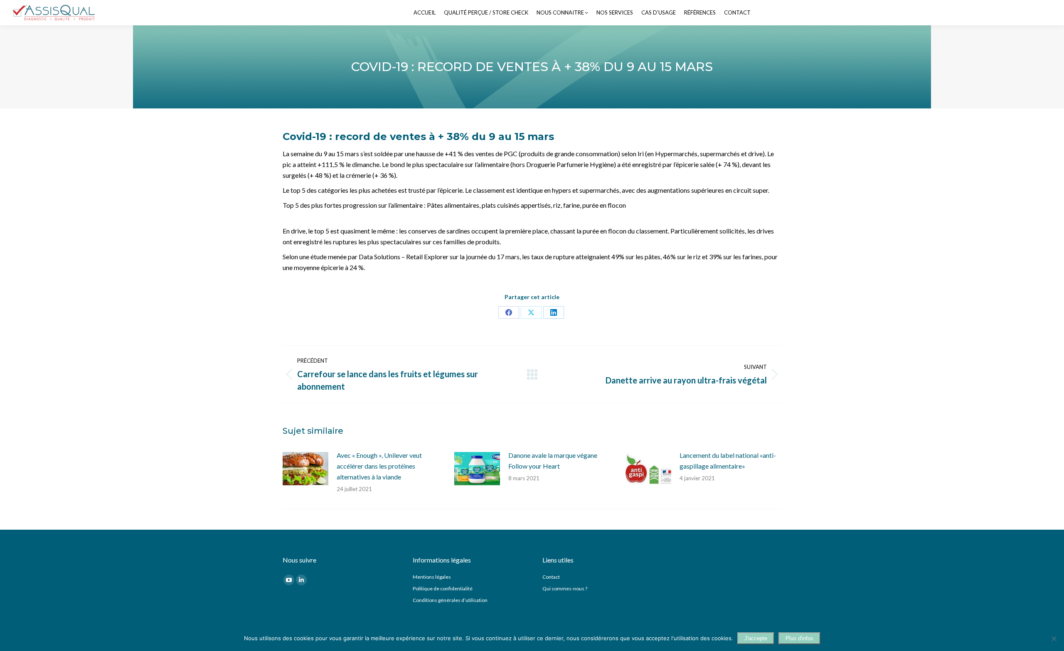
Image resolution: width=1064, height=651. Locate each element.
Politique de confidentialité (443, 588)
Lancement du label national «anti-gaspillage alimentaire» (728, 460)
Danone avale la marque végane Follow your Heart (552, 460)
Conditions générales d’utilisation (450, 600)
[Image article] (305, 468)
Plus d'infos (799, 638)
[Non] (1053, 638)
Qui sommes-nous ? (564, 588)
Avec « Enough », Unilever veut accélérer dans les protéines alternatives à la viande (379, 466)
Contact (551, 577)
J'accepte (755, 638)
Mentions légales (432, 577)
